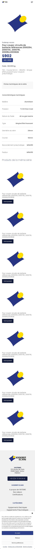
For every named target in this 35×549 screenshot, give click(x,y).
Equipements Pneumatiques (17, 510)
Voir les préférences (17, 543)
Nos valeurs (17, 492)
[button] (32, 513)
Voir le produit (8, 201)
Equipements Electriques (17, 507)
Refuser (17, 538)
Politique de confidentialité (15, 546)
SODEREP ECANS (17, 485)
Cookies (5, 546)
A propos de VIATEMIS (17, 490)
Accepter (17, 533)
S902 (6, 55)
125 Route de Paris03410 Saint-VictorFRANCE (17, 471)
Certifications (17, 494)
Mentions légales (27, 546)
